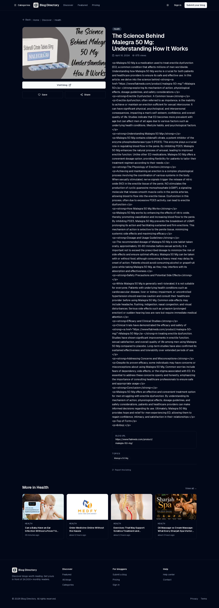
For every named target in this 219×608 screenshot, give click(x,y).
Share (87, 94)
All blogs (66, 579)
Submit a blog (120, 574)
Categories (68, 584)
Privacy (194, 598)
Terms (204, 598)
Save (44, 94)
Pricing (96, 5)
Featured (83, 5)
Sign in (177, 5)
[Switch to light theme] (167, 5)
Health (58, 20)
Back (28, 19)
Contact (167, 579)
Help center (169, 574)
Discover (68, 5)
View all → (191, 488)
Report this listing (123, 470)
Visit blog (62, 85)
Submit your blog (195, 5)
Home (36, 20)
